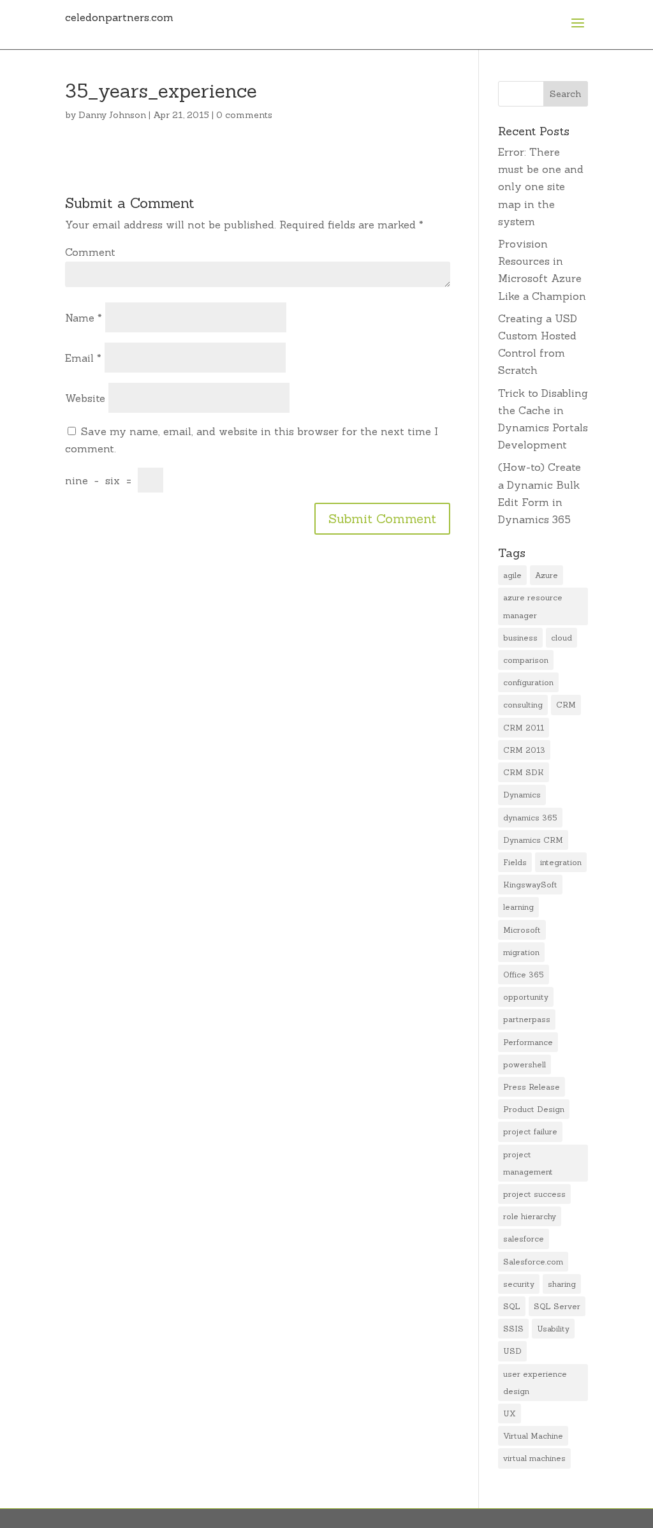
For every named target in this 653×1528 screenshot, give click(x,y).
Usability (553, 1328)
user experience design (535, 1382)
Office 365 (523, 974)
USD (512, 1351)
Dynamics (522, 794)
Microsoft (522, 930)
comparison (525, 660)
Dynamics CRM (533, 840)
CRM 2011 (523, 727)
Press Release (531, 1087)
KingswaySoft (530, 884)
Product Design (533, 1109)
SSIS (513, 1328)
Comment (90, 252)
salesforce (523, 1238)
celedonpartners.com (119, 17)
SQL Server (557, 1306)
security (518, 1284)
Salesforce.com (533, 1261)
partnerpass (526, 1019)
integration (561, 862)
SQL (511, 1306)
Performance (528, 1042)
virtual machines (534, 1458)
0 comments (244, 115)
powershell (524, 1064)
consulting (523, 704)
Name (83, 317)
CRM (566, 704)
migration (521, 952)
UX (509, 1413)
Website (85, 398)
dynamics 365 (530, 817)
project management (528, 1163)
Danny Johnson (112, 115)
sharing (562, 1284)
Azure (546, 575)
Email (83, 358)
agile (512, 575)
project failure (530, 1131)
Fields (515, 862)
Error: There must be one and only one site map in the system (540, 186)
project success (534, 1194)
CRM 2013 (524, 750)
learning (518, 907)
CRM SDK (523, 772)
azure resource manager (532, 606)
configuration (528, 682)
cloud (561, 637)
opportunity (525, 997)
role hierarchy (529, 1216)
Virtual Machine (533, 1436)
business (520, 637)
